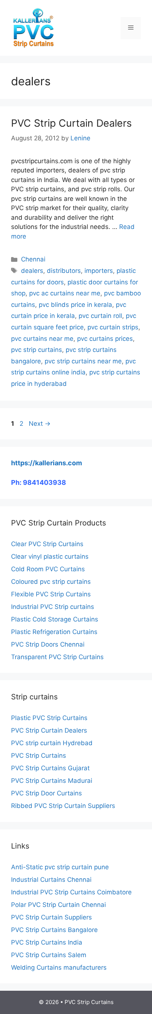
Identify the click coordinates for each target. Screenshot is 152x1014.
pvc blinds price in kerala (75, 304)
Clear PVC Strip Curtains (47, 544)
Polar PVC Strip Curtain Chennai (58, 904)
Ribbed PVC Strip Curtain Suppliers (63, 805)
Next (40, 423)
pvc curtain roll (100, 315)
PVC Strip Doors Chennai (47, 644)
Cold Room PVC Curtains (48, 569)
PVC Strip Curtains (38, 755)
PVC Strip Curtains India (46, 942)
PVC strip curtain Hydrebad (52, 743)
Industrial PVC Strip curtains (52, 606)
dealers (32, 270)
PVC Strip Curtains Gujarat (50, 768)
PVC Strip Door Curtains (46, 793)
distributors (64, 270)
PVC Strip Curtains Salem (48, 955)
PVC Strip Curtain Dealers (71, 123)
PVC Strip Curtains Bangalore (54, 930)
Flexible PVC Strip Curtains (51, 594)
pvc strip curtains (36, 349)
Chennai (33, 259)
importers (98, 270)
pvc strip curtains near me (83, 361)
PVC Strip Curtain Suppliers (51, 917)
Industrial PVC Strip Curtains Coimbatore (71, 892)
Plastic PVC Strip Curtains (49, 718)
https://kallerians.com (46, 463)
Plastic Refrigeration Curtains (54, 632)
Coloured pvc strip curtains (51, 581)
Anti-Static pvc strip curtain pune (60, 867)
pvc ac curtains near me (64, 293)
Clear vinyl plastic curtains (50, 556)
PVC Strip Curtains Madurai (51, 780)
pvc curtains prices (105, 338)
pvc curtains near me (42, 338)
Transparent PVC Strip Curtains (57, 657)
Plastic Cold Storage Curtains (54, 619)
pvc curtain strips (112, 327)
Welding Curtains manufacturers (59, 967)
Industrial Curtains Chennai (51, 879)
